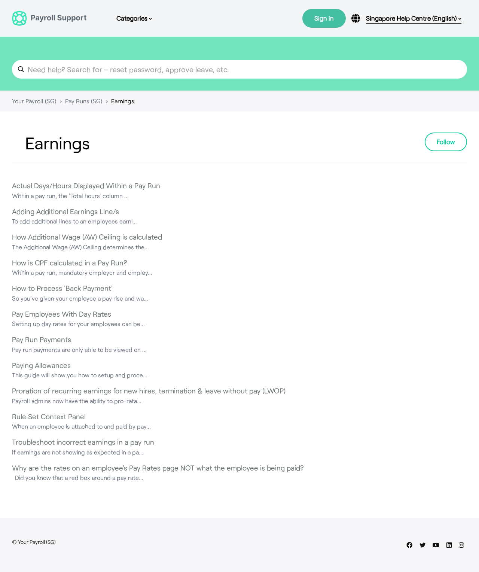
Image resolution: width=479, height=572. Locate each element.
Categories (132, 18)
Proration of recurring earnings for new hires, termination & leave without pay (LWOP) (149, 390)
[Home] (49, 18)
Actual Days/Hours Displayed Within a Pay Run (86, 185)
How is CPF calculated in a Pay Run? (69, 262)
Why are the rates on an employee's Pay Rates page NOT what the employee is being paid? (158, 467)
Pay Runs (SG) (83, 100)
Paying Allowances (41, 365)
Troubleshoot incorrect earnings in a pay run (83, 442)
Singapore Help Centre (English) (412, 18)
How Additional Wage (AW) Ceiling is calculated (87, 236)
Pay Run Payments (41, 339)
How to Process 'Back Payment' (62, 288)
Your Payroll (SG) (34, 100)
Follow (446, 141)
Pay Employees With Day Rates (61, 314)
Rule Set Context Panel (49, 416)
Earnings (122, 100)
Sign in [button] (324, 18)
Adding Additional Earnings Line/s (65, 211)
